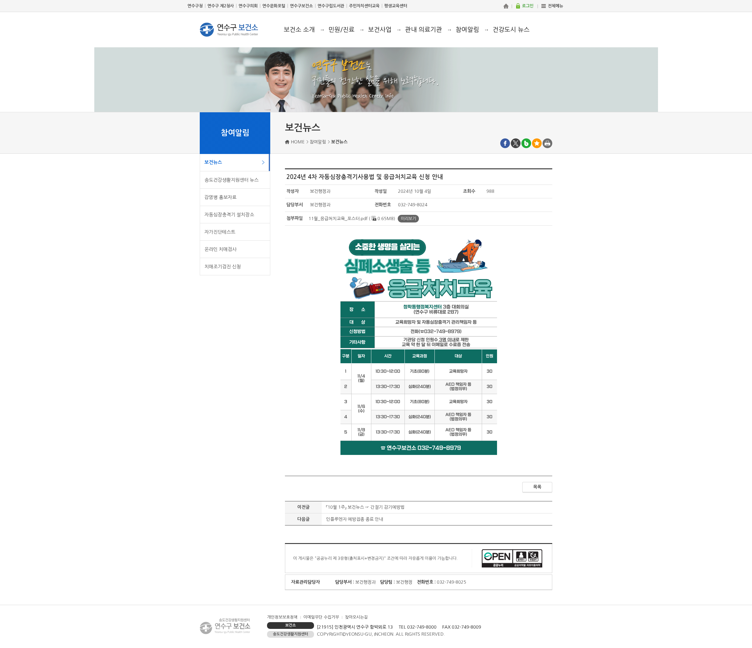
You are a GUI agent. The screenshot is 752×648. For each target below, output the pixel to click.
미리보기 (408, 219)
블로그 (526, 143)
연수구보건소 (301, 6)
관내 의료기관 (423, 29)
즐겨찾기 (537, 143)
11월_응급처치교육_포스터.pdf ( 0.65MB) (351, 218)
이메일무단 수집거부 (321, 617)
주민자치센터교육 (364, 6)
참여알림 (467, 29)
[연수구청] (506, 6)
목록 (537, 487)
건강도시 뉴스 (511, 29)
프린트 (547, 143)
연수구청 (195, 6)
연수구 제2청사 (220, 6)
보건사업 (380, 29)
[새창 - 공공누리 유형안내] (512, 558)
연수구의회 (248, 6)
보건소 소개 (299, 29)
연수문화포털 (273, 6)
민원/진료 (341, 29)
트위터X (516, 143)
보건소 (290, 625)
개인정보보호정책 (282, 617)
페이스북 (505, 143)
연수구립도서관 (331, 6)
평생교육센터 (395, 6)
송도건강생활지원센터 (290, 634)
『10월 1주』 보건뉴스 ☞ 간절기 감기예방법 (365, 507)
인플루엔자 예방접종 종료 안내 (354, 519)
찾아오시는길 (356, 617)
